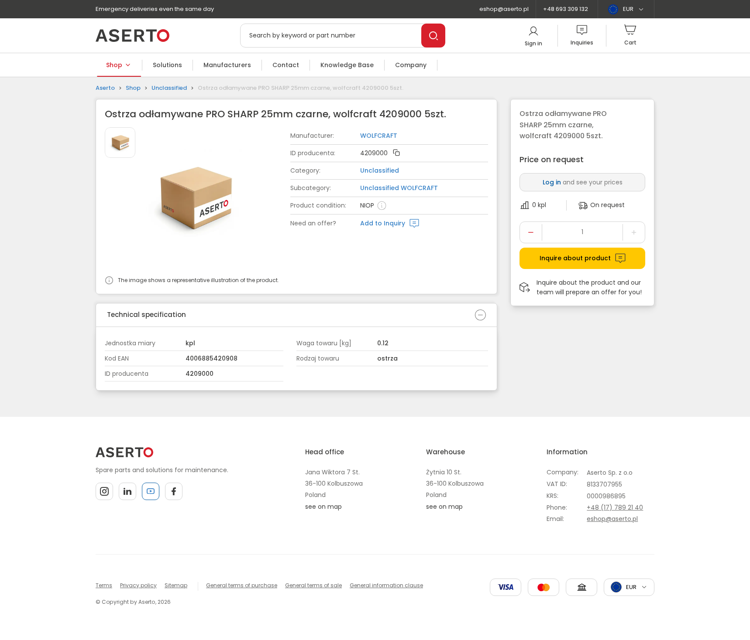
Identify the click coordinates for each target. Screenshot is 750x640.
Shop (114, 65)
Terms (104, 585)
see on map (323, 506)
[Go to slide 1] (120, 142)
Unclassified (169, 88)
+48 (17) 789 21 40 (615, 507)
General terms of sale (313, 585)
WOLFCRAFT (378, 135)
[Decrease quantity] (531, 232)
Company (411, 65)
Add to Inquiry (382, 223)
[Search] (433, 36)
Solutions (167, 65)
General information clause (386, 585)
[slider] (218, 199)
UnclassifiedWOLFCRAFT (399, 188)
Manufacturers (227, 65)
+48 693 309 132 (565, 9)
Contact (285, 65)
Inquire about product (575, 258)
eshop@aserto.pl (504, 9)
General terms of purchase (241, 585)
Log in (552, 182)
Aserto (105, 88)
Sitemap (176, 585)
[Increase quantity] (634, 232)
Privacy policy (138, 585)
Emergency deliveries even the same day (155, 9)
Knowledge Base (347, 65)
